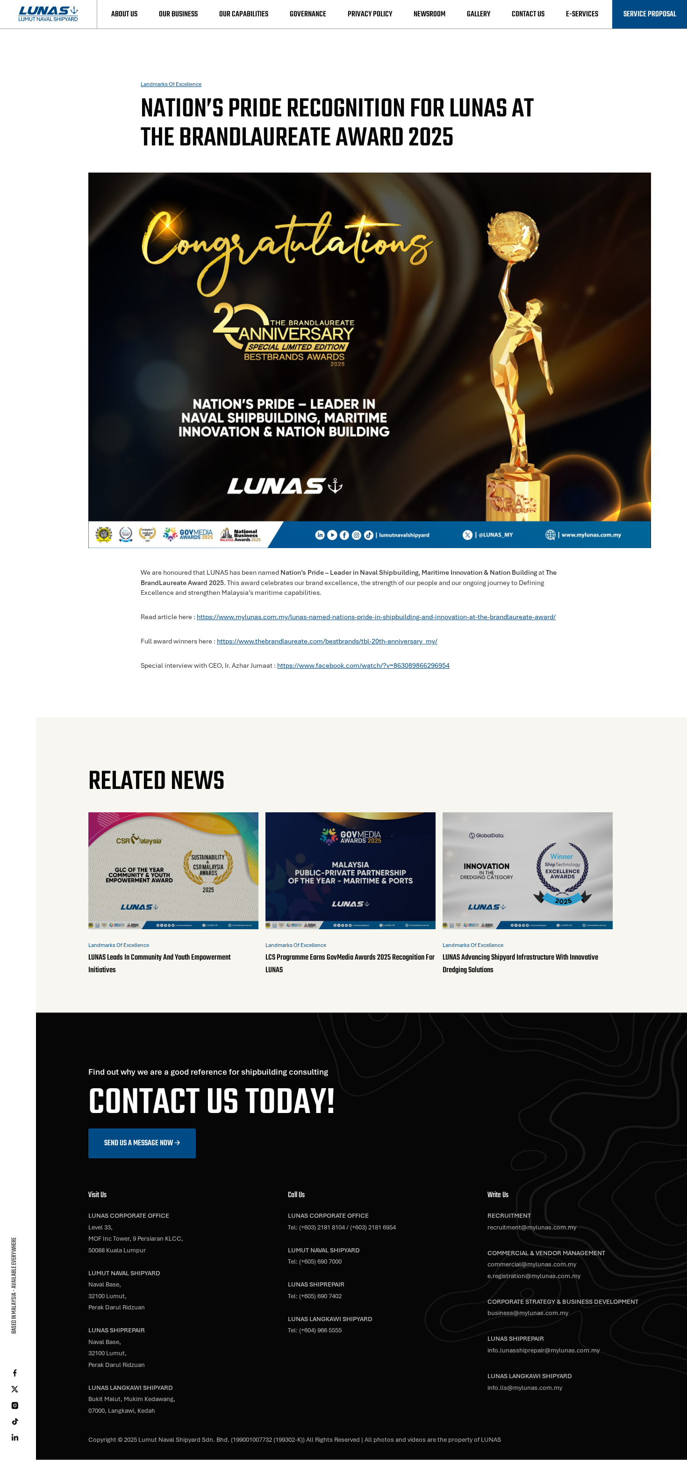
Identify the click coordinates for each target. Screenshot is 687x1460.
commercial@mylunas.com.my (531, 1264)
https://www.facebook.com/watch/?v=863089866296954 (363, 665)
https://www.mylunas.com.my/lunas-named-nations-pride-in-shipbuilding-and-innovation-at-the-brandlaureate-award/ (376, 617)
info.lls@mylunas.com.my (524, 1388)
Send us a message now (138, 1143)
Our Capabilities (243, 14)
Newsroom (429, 14)
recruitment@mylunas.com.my (531, 1227)
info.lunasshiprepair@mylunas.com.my (543, 1350)
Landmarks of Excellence (171, 83)
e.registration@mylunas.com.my (533, 1276)
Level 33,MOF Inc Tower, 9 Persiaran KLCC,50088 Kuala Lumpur (135, 1238)
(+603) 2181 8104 (322, 1227)
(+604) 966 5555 (320, 1330)
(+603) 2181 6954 (373, 1227)
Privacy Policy (370, 14)
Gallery (478, 14)
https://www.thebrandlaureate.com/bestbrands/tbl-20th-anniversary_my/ (327, 641)
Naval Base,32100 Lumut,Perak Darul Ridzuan (116, 1295)
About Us (124, 14)
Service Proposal (649, 14)
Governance (308, 14)
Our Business (178, 14)
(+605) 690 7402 (320, 1296)
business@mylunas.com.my (527, 1313)
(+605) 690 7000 (320, 1261)
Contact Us (528, 14)
